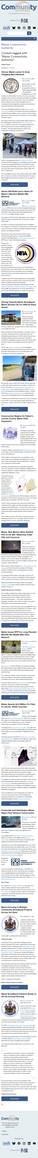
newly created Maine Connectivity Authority (28, 1010)
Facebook (19, 28)
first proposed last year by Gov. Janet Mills (20, 1025)
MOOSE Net (5, 214)
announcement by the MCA (19, 727)
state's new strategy (9, 950)
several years (7, 666)
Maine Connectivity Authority (15, 718)
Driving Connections (15, 347)
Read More (14, 184)
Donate (6, 28)
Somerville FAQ (5, 891)
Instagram (24, 28)
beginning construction (29, 450)
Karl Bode (27, 78)
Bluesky (14, 28)
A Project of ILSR (15, 20)
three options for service (26, 160)
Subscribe (5, 1134)
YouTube (34, 28)
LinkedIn (29, 28)
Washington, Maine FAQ (17, 885)
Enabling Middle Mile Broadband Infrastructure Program (17, 286)
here (28, 969)
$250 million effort (28, 946)
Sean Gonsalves (29, 311)
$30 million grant (22, 682)
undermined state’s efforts (15, 393)
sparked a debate (6, 584)
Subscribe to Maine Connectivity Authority (2, 1104)
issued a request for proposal (26, 238)
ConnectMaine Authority (20, 1038)
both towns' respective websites (23, 835)
